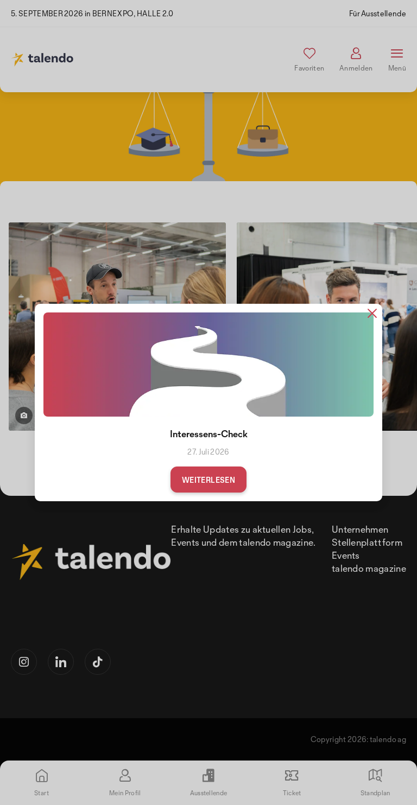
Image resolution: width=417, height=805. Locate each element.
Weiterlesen (208, 479)
